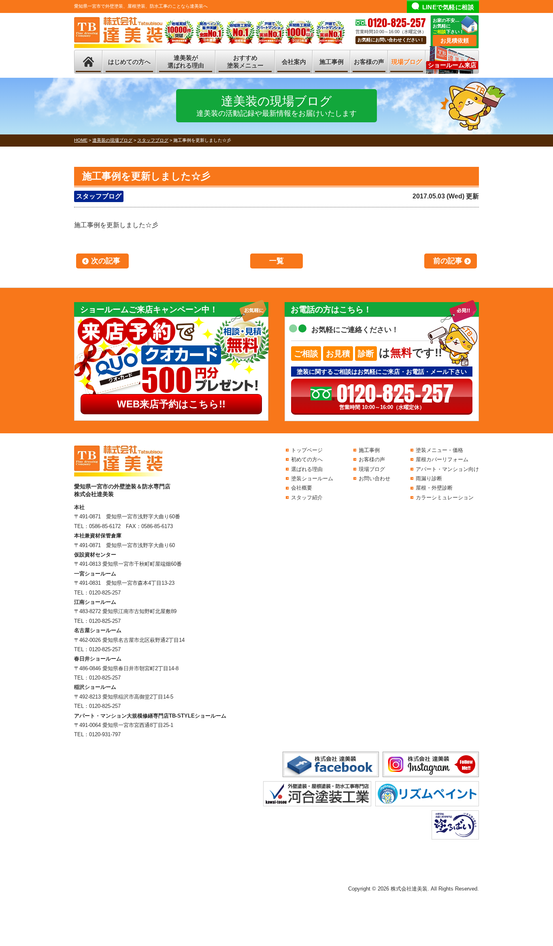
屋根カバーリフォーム (442, 459)
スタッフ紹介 (307, 497)
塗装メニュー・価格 (439, 450)
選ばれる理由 (307, 469)
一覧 (276, 261)
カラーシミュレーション (445, 497)
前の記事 (447, 261)
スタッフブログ (98, 196)
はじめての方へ (129, 61)
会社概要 (301, 488)
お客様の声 (369, 61)
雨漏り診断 (429, 478)
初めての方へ (307, 459)
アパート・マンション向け (447, 469)
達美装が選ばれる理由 (186, 61)
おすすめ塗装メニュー (245, 61)
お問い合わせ (374, 478)
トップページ (307, 450)
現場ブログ (406, 61)
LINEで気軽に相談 (448, 7)
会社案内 (294, 61)
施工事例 (331, 61)
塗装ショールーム (312, 478)
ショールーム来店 (452, 65)
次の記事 (105, 261)
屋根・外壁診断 (434, 488)
